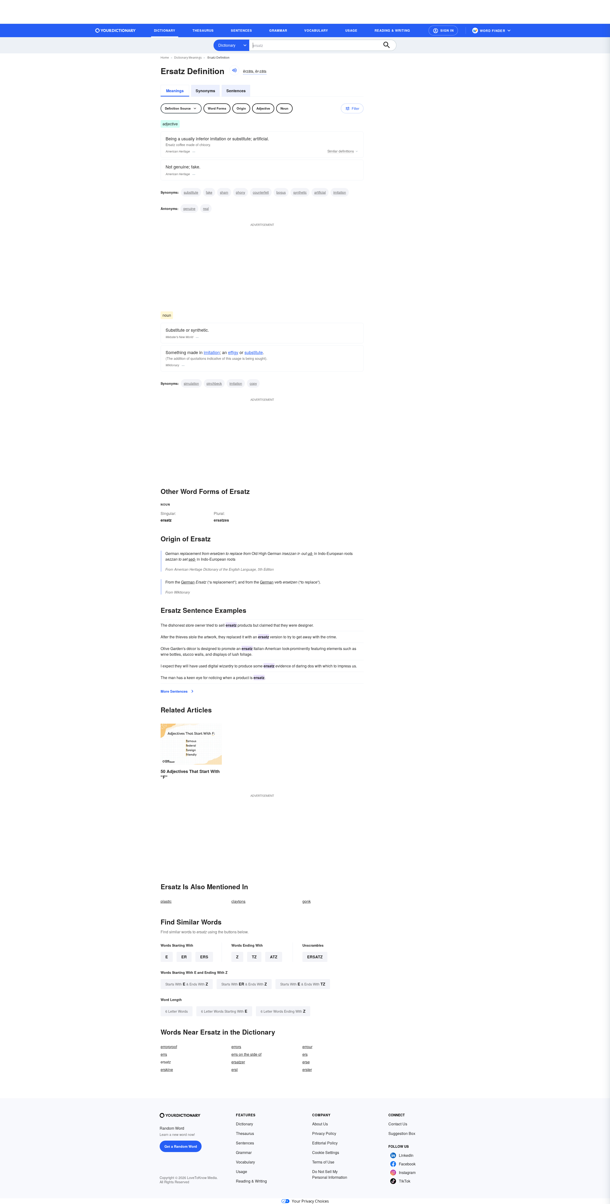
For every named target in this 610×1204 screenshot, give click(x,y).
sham (224, 192)
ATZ (273, 957)
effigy (233, 352)
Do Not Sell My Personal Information (329, 1174)
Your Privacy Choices (310, 1201)
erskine (167, 1069)
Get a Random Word (180, 1146)
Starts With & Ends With (186, 984)
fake (209, 192)
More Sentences (174, 691)
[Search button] (389, 45)
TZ (254, 957)
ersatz (315, 957)
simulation (191, 383)
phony (240, 192)
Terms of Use (323, 1162)
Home (165, 58)
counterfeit (261, 192)
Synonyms (205, 90)
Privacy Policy (324, 1133)
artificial (320, 192)
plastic (166, 901)
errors (236, 1046)
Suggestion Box (401, 1133)
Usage (241, 1171)
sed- (192, 559)
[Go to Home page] (115, 30)
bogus (281, 192)
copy (253, 383)
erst (234, 1069)
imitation (339, 192)
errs (164, 1054)
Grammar (244, 1152)
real (206, 208)
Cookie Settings (325, 1152)
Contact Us (397, 1124)
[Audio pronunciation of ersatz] (234, 70)
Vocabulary (245, 1162)
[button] (443, 30)
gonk (306, 901)
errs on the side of (246, 1054)
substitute (191, 192)
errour (307, 1046)
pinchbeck (214, 383)
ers (305, 1054)
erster (307, 1069)
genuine (189, 208)
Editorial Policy (325, 1143)
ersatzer (238, 1062)
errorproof (169, 1046)
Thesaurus (245, 1133)
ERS (204, 957)
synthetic (300, 192)
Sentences (236, 90)
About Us (320, 1124)
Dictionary (226, 45)
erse (306, 1062)
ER (184, 957)
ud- (310, 553)
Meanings (175, 90)
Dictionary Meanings (188, 58)
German (188, 582)
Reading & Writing (251, 1181)
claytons (238, 901)
